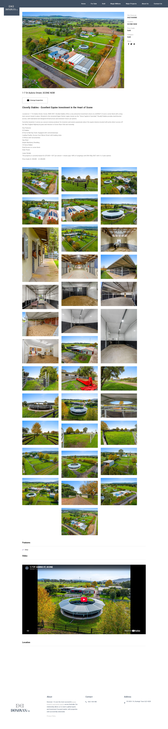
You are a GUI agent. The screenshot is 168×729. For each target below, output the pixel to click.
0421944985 (132, 17)
